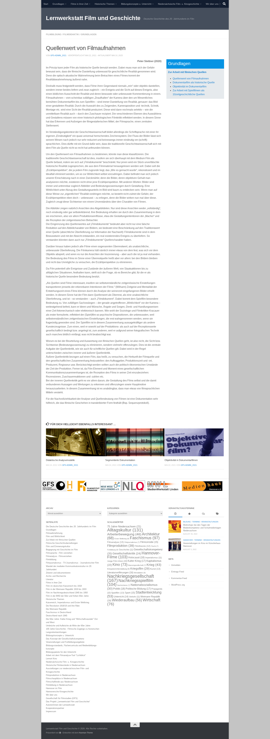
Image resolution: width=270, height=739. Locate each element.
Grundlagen (58, 4)
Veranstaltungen (209, 522)
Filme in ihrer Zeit (79, 4)
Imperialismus (153, 557)
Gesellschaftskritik (126, 553)
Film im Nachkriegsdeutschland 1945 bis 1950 (67, 592)
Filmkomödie (149, 542)
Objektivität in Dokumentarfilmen (181, 460)
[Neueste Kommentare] (203, 514)
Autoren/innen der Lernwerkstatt (60, 705)
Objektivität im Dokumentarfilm (189, 86)
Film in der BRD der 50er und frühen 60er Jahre (67, 596)
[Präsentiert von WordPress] (60, 733)
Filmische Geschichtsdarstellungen (62, 543)
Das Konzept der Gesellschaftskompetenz (65, 639)
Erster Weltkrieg (121, 539)
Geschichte (126, 549)
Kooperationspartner (55, 708)
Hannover (188, 540)
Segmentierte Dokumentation (120, 460)
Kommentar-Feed (179, 578)
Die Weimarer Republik (56, 609)
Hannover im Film (54, 688)
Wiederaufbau (127, 600)
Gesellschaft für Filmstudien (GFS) (62, 698)
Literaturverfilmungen (120, 572)
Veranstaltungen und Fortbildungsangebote (65, 642)
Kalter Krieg (137, 561)
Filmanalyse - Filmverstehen (59, 556)
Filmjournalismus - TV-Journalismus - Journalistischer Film (72, 563)
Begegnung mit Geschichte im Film (62, 549)
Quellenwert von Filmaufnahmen (191, 78)
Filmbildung (53, 34)
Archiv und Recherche (56, 576)
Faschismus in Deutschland (58, 612)
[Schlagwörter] (217, 514)
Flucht (154, 546)
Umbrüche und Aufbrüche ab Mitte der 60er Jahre (68, 625)
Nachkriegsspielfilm (130, 582)
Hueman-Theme (86, 733)
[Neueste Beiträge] (175, 514)
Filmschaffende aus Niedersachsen (62, 682)
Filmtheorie (142, 546)
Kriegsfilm (140, 568)
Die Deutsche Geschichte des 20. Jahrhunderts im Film (71, 526)
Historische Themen (105, 4)
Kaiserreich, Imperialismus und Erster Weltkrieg (67, 602)
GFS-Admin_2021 (58, 55)
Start (45, 4)
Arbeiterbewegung (124, 534)
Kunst (155, 569)
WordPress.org (178, 585)
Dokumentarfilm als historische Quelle (194, 82)
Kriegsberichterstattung (118, 569)
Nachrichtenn (123, 585)
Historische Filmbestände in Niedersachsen (65, 665)
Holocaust (136, 557)
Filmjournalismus (132, 542)
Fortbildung (112, 550)
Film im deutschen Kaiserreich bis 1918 (64, 586)
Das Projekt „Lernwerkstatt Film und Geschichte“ (68, 701)
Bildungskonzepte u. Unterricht (136, 4)
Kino (120, 564)
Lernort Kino (51, 658)
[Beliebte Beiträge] (189, 514)
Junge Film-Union (117, 561)
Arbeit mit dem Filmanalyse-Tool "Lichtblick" (66, 655)
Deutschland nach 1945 (56, 615)
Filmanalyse (115, 542)
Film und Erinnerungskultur (58, 546)
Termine (196, 522)
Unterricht (121, 596)
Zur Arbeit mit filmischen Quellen (187, 72)
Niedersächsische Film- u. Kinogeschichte (178, 4)
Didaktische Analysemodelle (60, 460)
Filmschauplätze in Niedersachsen (61, 678)
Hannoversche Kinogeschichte (59, 691)
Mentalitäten (140, 573)
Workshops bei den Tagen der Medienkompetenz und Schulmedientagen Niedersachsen (202, 528)
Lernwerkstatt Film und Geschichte (93, 18)
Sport (130, 592)
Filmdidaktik (71, 34)
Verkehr (134, 597)
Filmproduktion (120, 545)
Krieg (154, 564)
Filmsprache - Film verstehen (59, 553)
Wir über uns (212, 4)
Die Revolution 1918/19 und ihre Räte (63, 606)
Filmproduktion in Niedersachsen (60, 675)
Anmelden (175, 565)
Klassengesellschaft (137, 565)
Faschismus (145, 537)
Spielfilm (117, 592)
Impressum (51, 711)
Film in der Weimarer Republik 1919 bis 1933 (66, 589)
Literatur (49, 579)
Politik (119, 588)
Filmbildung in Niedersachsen (59, 685)
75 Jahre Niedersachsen (124, 526)
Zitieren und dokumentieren (58, 573)
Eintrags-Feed (177, 572)
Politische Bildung (138, 588)
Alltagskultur (125, 530)
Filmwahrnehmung (54, 533)
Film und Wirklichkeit (55, 536)
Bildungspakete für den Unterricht (61, 652)
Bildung (187, 522)
